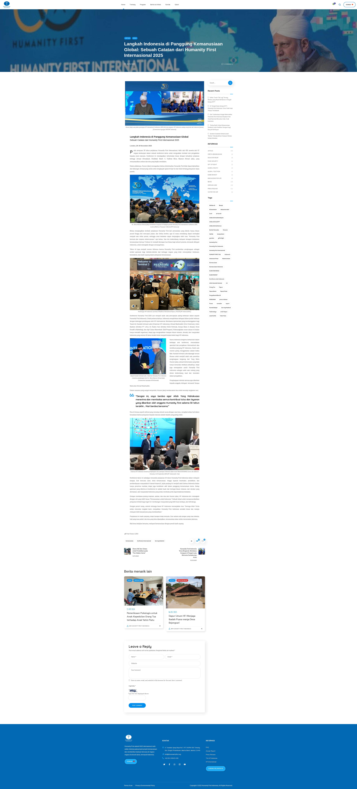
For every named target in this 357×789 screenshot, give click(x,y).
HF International (211, 762)
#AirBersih (212, 205)
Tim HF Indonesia (211, 758)
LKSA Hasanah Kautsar (215, 283)
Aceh (210, 213)
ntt (227, 283)
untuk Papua (223, 311)
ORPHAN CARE (138, 580)
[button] (340, 4)
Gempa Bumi (220, 234)
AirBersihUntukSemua (215, 226)
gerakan (211, 238)
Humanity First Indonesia (140, 626)
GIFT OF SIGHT (220, 164)
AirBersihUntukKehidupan (216, 217)
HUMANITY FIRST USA (215, 254)
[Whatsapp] (174, 764)
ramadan (219, 303)
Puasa (211, 303)
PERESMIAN (212, 299)
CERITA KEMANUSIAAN (220, 154)
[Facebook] (169, 764)
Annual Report (210, 751)
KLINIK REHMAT (220, 175)
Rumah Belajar (213, 307)
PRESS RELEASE (220, 189)
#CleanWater (213, 209)
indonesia (227, 254)
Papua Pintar (223, 291)
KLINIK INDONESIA (214, 271)
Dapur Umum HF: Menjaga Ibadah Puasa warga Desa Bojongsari (182, 619)
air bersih (218, 213)
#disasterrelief (225, 209)
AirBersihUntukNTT (214, 221)
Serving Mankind (159, 541)
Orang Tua (212, 287)
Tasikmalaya (212, 311)
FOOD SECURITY (220, 161)
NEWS (134, 38)
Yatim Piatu (223, 316)
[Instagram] (180, 764)
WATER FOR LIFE (220, 192)
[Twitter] (164, 764)
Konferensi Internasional (144, 541)
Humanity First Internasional (217, 250)
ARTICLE (127, 38)
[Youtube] (185, 764)
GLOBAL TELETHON (220, 171)
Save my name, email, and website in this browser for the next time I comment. (156, 680)
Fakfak (211, 234)
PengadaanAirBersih (215, 295)
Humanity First (213, 242)
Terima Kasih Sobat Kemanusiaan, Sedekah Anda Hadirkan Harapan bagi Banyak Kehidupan (219, 127)
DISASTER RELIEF (182, 580)
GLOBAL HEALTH (220, 168)
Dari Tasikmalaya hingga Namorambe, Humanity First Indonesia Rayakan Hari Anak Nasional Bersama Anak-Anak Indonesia (220, 118)
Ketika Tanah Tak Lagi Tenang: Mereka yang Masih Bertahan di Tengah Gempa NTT (219, 100)
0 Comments (228, 64)
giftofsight (221, 238)
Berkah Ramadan (214, 230)
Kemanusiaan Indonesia (216, 266)
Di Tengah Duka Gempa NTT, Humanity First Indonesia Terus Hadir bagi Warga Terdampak (220, 108)
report (227, 303)
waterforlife (212, 316)
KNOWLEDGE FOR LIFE (220, 178)
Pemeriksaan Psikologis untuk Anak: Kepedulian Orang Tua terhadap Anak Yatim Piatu (142, 617)
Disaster (225, 230)
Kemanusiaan (129, 541)
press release (223, 299)
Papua (221, 287)
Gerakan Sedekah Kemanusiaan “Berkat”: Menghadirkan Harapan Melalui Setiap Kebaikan (220, 136)
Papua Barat (212, 291)
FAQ (207, 747)
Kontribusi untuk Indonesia (216, 279)
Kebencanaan (226, 258)
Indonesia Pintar (213, 258)
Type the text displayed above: (138, 694)
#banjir (221, 205)
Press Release (211, 755)
